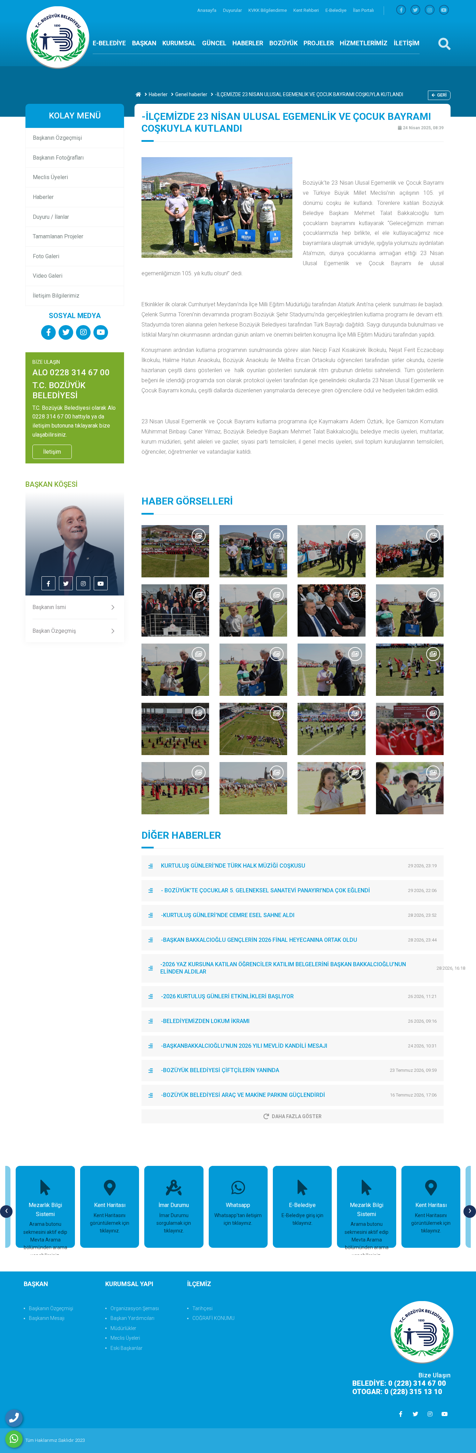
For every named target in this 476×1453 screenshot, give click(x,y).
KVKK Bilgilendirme (268, 10)
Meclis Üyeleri (50, 177)
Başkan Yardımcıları (132, 1318)
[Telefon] (14, 1418)
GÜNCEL (214, 43)
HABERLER (247, 43)
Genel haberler (191, 94)
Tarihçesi (202, 1308)
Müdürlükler (123, 1328)
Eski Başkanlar (126, 1348)
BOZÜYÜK (283, 43)
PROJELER (319, 43)
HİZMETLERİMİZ (363, 43)
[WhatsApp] (14, 1439)
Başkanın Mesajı (46, 1318)
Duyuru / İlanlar (51, 217)
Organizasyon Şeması (134, 1308)
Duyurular (233, 10)
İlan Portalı (363, 10)
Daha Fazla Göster (297, 1116)
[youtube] (444, 10)
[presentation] (6, 1211)
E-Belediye (336, 10)
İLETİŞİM (407, 43)
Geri (442, 95)
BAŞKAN (144, 43)
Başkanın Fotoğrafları (58, 157)
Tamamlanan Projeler (58, 236)
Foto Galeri (46, 256)
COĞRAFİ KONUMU (213, 1318)
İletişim (52, 451)
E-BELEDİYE (109, 43)
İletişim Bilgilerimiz (56, 295)
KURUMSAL (179, 43)
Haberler (158, 94)
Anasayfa (207, 10)
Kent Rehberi (306, 10)
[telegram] (415, 10)
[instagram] (430, 10)
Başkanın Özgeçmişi (57, 137)
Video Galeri (47, 275)
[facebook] (401, 10)
